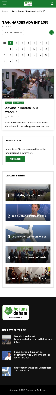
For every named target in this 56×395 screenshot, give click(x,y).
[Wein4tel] (28, 4)
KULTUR (8, 103)
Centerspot (42, 390)
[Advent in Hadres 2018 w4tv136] (28, 84)
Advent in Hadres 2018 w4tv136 (21, 110)
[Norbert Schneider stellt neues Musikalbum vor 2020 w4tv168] (28, 275)
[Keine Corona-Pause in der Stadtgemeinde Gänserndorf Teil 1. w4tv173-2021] (28, 212)
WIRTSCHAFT (18, 103)
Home (5, 11)
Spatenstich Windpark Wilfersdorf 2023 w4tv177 (32, 369)
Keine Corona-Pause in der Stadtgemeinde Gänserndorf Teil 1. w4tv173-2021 (33, 354)
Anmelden (15, 159)
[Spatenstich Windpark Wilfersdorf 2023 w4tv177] (28, 233)
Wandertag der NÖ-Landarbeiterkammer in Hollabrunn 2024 (33, 339)
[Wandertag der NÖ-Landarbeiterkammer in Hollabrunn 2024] (28, 192)
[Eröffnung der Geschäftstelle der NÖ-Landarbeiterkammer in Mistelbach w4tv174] (28, 254)
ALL (4, 43)
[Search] (52, 4)
